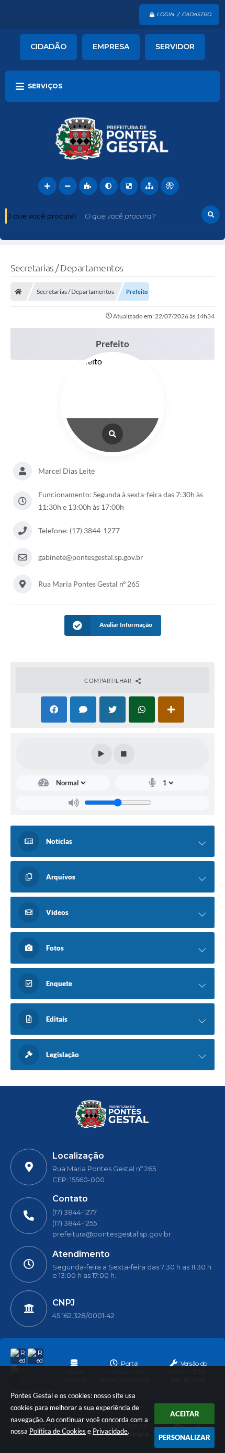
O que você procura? (41, 216)
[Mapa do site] (149, 186)
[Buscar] (210, 214)
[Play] (101, 753)
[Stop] (124, 753)
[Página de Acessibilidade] (170, 186)
